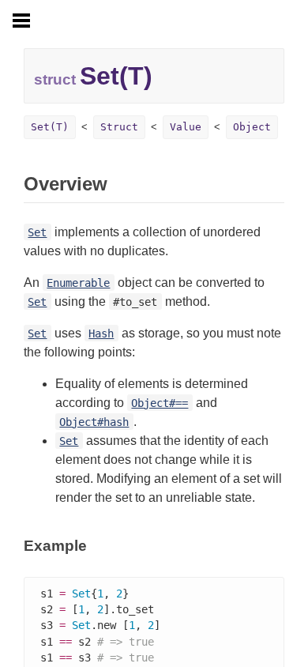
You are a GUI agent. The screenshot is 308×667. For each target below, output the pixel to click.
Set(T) (50, 127)
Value (185, 127)
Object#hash (94, 422)
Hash (101, 333)
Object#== (159, 403)
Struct (119, 127)
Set (37, 232)
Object (252, 127)
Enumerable (78, 283)
